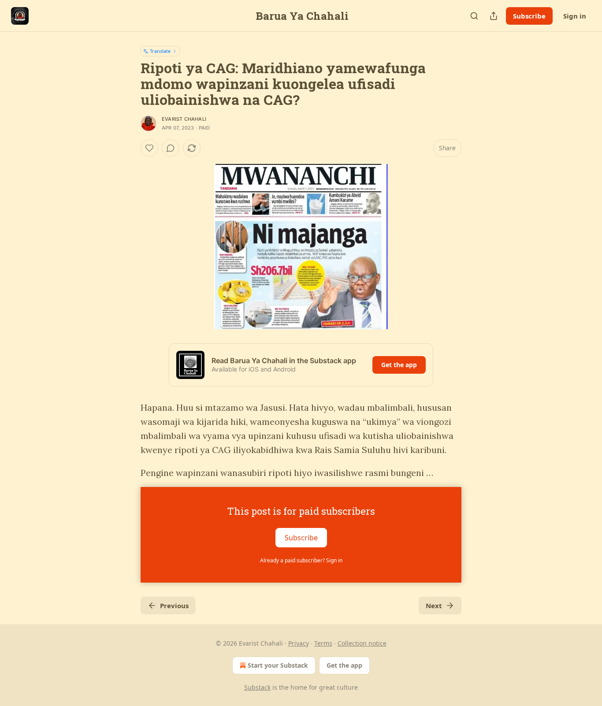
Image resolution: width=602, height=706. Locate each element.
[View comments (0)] (170, 148)
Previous (174, 605)
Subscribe (529, 15)
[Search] (474, 16)
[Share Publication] (493, 16)
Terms (323, 643)
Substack (257, 687)
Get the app (399, 364)
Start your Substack (278, 665)
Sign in (574, 15)
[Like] (149, 148)
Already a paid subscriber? (301, 560)
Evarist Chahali (184, 119)
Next (434, 605)
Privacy (298, 643)
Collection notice (362, 643)
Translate (160, 51)
